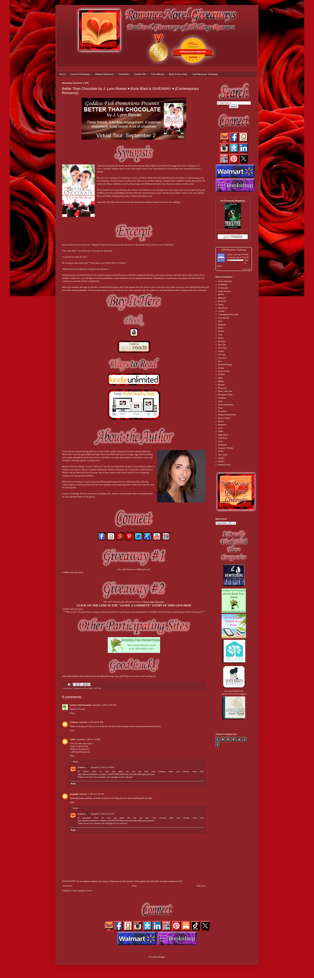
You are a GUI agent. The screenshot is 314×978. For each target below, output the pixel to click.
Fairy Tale (222, 344)
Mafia (220, 378)
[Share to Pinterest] (88, 684)
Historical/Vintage (225, 364)
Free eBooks (157, 74)
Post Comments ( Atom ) (82, 890)
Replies (75, 762)
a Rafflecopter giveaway (72, 572)
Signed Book (223, 435)
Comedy (221, 311)
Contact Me (140, 74)
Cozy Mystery (223, 318)
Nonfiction (222, 398)
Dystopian (222, 324)
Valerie (73, 739)
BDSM (221, 294)
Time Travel (222, 455)
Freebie (221, 351)
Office (220, 401)
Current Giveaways (80, 74)
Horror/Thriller (224, 371)
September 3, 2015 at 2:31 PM (102, 814)
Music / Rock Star (225, 391)
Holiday (221, 368)
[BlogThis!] (78, 684)
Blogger (162, 957)
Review (221, 421)
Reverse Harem (224, 418)
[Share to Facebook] (85, 684)
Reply (72, 713)
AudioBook (222, 284)
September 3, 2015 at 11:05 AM (91, 794)
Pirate (220, 408)
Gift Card (97, 688)
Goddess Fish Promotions (80, 705)
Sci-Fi (220, 428)
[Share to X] (81, 684)
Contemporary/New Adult (83, 688)
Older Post (201, 886)
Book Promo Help (178, 74)
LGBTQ (221, 374)
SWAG (221, 451)
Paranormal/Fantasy (225, 405)
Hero (220, 361)
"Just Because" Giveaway (205, 74)
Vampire (221, 458)
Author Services (224, 291)
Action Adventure (225, 281)
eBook (220, 328)
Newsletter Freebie (225, 395)
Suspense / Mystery (225, 448)
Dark (220, 321)
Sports (220, 441)
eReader (221, 331)
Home (62, 74)
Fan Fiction (222, 348)
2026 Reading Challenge (233, 249)
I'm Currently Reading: (232, 200)
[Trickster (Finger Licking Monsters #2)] (233, 228)
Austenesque (223, 288)
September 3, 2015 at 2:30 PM (102, 767)
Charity (221, 304)
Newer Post (67, 886)
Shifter (220, 431)
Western (221, 461)
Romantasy (222, 424)
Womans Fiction (224, 465)
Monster (221, 385)
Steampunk (222, 445)
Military (221, 381)
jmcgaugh (74, 794)
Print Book (222, 411)
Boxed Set (222, 301)
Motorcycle (222, 388)
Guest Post (222, 358)
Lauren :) (82, 767)
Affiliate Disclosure (104, 74)
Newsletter (124, 74)
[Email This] (74, 684)
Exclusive (222, 341)
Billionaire (222, 298)
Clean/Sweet (223, 308)
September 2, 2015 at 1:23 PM (88, 739)
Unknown (74, 722)
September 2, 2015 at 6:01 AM (104, 705)
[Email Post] (69, 684)
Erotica (220, 338)
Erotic (220, 334)
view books (247, 269)
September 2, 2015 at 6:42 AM (91, 722)
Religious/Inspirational (227, 414)
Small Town (222, 438)
